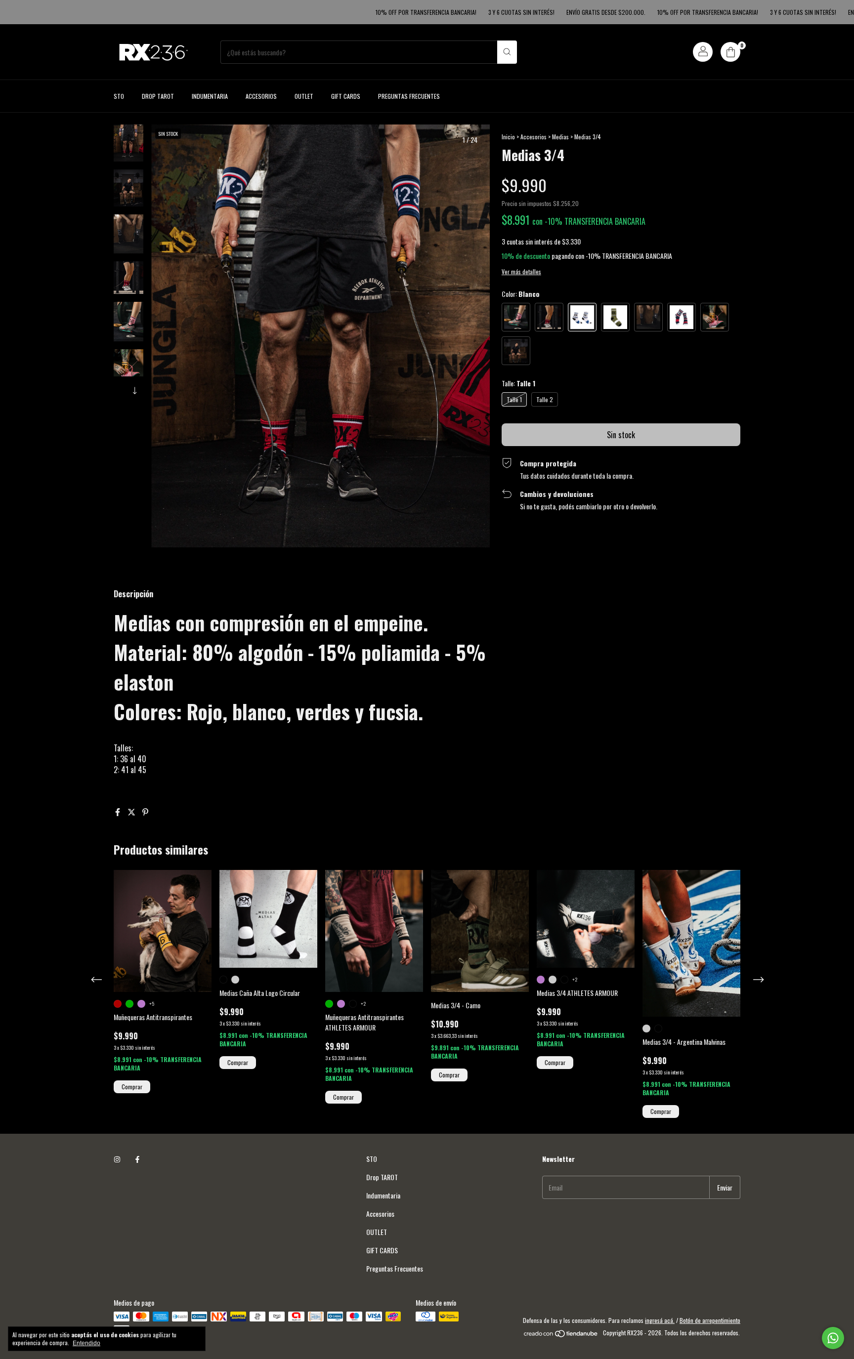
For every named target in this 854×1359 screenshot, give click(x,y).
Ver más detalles (521, 271)
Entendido (86, 1343)
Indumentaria (210, 96)
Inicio (508, 136)
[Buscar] (507, 52)
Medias (560, 136)
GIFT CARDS (345, 96)
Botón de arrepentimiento (710, 1320)
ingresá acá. (660, 1320)
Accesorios (261, 96)
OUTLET (304, 96)
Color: (521, 293)
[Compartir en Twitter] (132, 812)
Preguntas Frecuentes (409, 96)
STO (119, 96)
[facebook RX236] (137, 1158)
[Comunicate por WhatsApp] (833, 1338)
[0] (730, 52)
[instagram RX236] (117, 1158)
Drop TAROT (158, 96)
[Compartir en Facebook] (119, 812)
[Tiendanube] (561, 1335)
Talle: (518, 383)
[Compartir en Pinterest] (145, 812)
